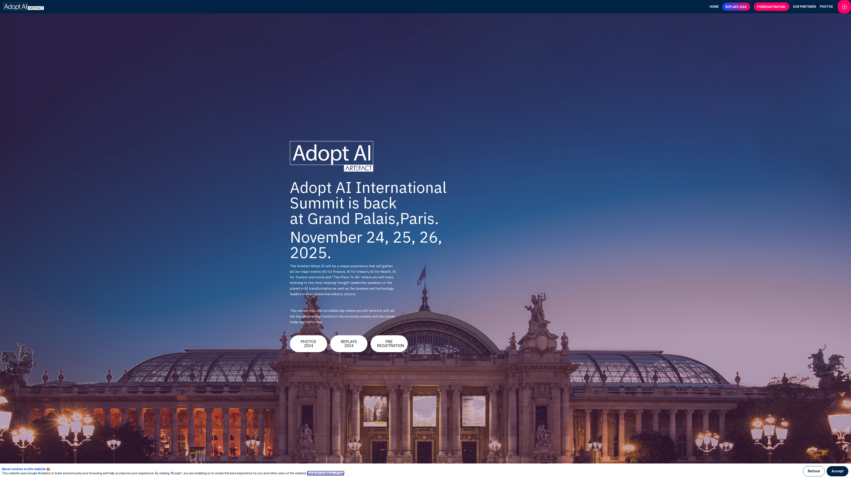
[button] (736, 7)
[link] (714, 6)
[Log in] (844, 6)
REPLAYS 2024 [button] (349, 343)
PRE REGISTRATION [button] (390, 343)
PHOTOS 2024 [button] (308, 343)
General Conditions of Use (326, 473)
